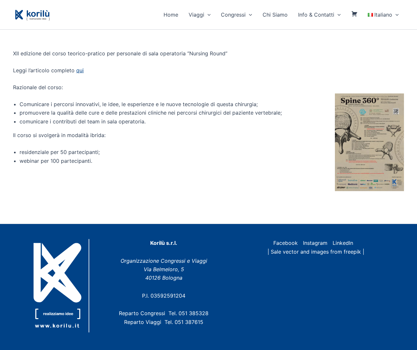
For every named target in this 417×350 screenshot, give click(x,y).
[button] (207, 15)
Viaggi (196, 14)
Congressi (233, 14)
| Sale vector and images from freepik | (315, 251)
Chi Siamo (275, 14)
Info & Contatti (316, 14)
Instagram (315, 243)
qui (80, 70)
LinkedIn (343, 243)
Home (171, 14)
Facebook (285, 243)
